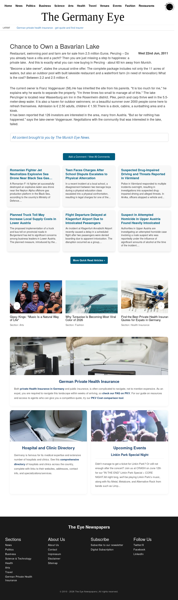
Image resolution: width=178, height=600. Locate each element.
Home (8, 6)
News (19, 6)
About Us (53, 545)
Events (117, 6)
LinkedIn (139, 554)
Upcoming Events (129, 448)
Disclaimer (54, 558)
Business (45, 6)
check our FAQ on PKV (116, 393)
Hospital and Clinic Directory (48, 448)
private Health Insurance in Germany (42, 389)
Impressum (54, 554)
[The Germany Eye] (169, 6)
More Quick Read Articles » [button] (89, 260)
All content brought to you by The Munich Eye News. (51, 137)
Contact (52, 549)
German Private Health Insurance (89, 381)
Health (81, 6)
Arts (71, 6)
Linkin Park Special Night (129, 454)
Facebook (139, 549)
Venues (104, 6)
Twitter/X (139, 545)
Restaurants (146, 6)
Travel (92, 6)
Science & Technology (18, 558)
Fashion (130, 6)
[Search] (159, 6)
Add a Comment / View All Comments (89, 156)
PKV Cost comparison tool (107, 398)
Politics (30, 6)
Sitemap (53, 563)
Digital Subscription (102, 549)
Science (59, 6)
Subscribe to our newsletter (107, 545)
